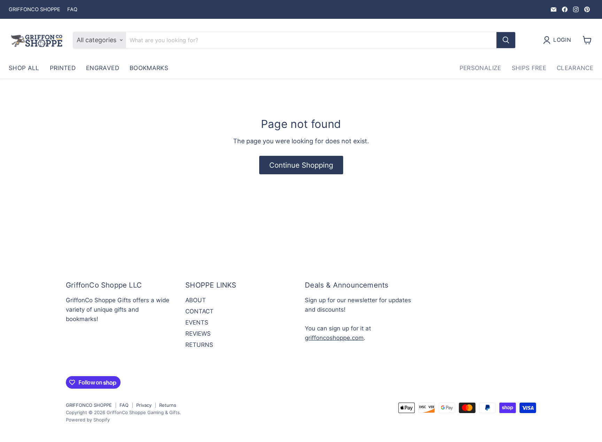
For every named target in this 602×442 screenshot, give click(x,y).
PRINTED (63, 67)
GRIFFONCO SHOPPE (34, 10)
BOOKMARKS (149, 67)
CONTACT (199, 311)
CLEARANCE (575, 67)
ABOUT (195, 300)
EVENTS (196, 322)
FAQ (72, 10)
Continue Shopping (301, 165)
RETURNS (199, 344)
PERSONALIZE (480, 67)
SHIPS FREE (529, 67)
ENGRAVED (102, 67)
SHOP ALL (24, 67)
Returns (167, 405)
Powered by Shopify (88, 419)
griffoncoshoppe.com (334, 337)
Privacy (144, 405)
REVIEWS (198, 333)
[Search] (505, 40)
